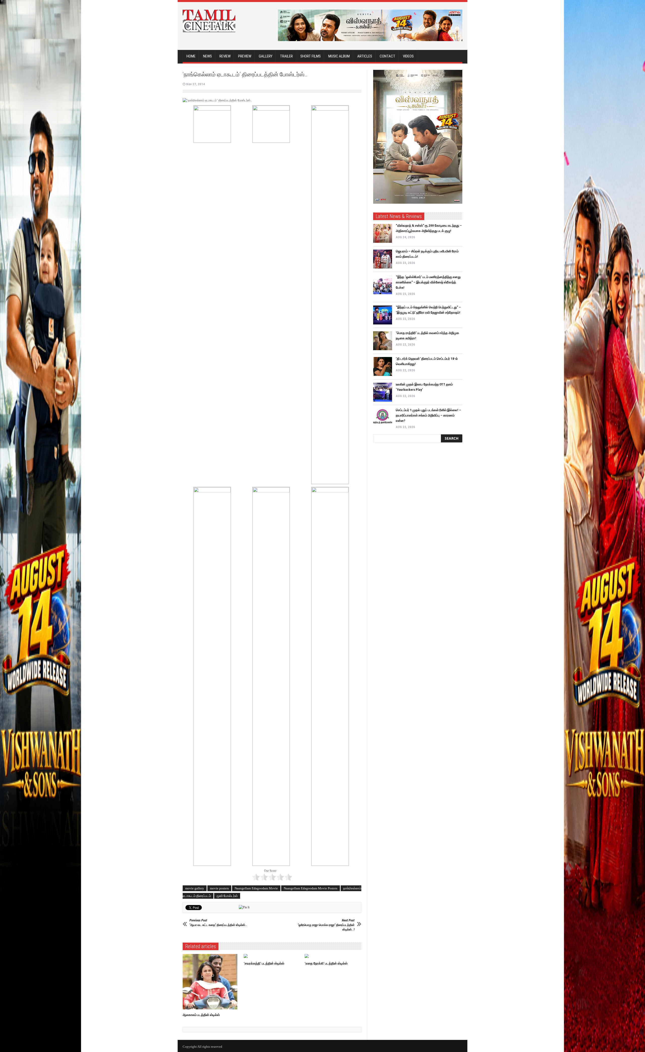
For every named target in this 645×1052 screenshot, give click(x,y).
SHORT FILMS (310, 56)
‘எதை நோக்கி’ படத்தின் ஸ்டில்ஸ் (326, 963)
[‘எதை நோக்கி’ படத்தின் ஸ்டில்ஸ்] (333, 956)
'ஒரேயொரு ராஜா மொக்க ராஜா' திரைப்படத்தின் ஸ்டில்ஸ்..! (326, 924)
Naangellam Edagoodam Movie (256, 888)
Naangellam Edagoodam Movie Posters (310, 888)
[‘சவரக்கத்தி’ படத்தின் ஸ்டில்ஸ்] (272, 956)
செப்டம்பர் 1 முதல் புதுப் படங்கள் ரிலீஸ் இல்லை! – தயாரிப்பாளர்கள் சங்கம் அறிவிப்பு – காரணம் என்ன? (428, 415)
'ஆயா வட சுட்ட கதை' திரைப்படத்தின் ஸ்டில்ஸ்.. (218, 922)
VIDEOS (408, 56)
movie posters (219, 888)
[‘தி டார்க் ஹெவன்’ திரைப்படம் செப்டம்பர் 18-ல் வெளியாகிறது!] (382, 366)
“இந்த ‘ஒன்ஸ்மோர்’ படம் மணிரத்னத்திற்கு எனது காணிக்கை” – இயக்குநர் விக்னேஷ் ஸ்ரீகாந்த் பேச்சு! (428, 282)
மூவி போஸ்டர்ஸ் (227, 896)
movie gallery (194, 888)
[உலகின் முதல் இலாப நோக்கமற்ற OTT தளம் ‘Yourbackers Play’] (382, 392)
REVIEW (225, 56)
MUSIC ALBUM (339, 56)
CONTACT (387, 56)
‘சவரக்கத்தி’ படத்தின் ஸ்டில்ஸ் (264, 963)
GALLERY (265, 56)
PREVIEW (244, 56)
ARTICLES (364, 56)
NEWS (207, 56)
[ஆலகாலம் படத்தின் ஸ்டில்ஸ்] (211, 981)
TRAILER (286, 56)
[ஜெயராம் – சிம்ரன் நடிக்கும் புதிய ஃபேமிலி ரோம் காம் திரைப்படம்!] (382, 259)
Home (191, 56)
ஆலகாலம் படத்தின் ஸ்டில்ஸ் (201, 1015)
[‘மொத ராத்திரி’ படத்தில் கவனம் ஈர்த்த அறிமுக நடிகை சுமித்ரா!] (382, 340)
